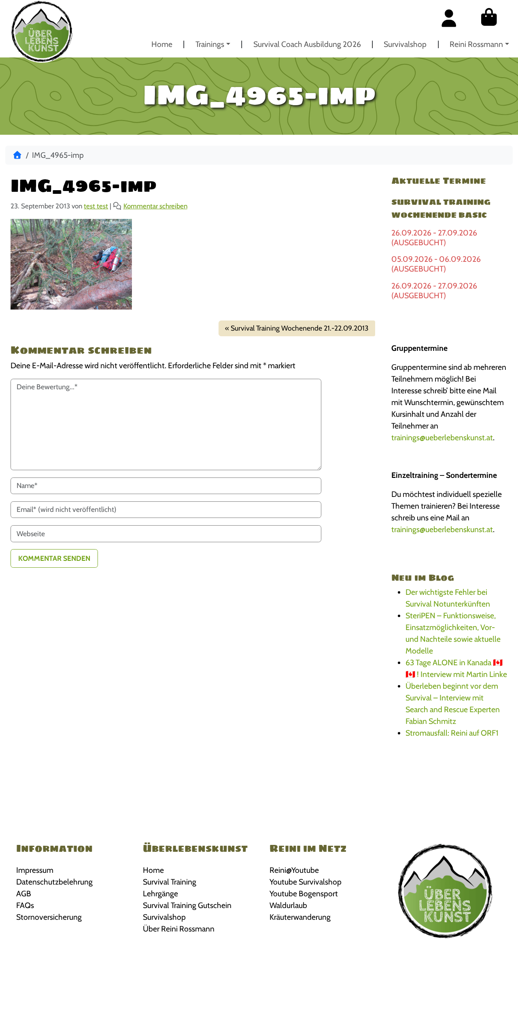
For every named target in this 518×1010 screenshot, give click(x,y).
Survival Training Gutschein (187, 905)
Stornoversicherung (49, 917)
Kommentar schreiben (155, 206)
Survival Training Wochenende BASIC (440, 208)
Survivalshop (405, 44)
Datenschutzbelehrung (54, 882)
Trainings (209, 44)
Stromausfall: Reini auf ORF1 (451, 733)
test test (96, 206)
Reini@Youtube (294, 870)
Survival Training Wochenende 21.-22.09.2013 (300, 328)
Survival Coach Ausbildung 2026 (307, 44)
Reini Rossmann (476, 44)
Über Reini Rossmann (178, 929)
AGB (23, 893)
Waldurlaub (288, 905)
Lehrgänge (160, 893)
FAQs (25, 905)
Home (161, 44)
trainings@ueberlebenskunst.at (442, 437)
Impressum (34, 870)
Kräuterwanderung (300, 917)
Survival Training (169, 882)
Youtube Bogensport (304, 893)
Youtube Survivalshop (306, 882)
